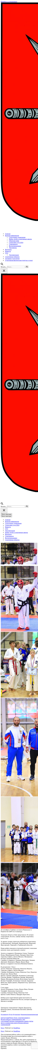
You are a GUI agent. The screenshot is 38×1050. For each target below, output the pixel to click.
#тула (10, 1014)
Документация (14, 255)
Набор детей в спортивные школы (20, 239)
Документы (13, 248)
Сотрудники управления (17, 237)
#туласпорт (16, 1014)
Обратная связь (14, 241)
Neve (2, 1028)
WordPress (16, 1028)
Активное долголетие (12, 258)
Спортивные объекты (12, 257)
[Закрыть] (4, 271)
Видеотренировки (15, 246)
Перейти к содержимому (9, 1)
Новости (8, 251)
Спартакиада (13, 244)
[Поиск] (2, 265)
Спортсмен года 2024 (16, 242)
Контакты (8, 249)
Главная (7, 234)
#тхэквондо (4, 1014)
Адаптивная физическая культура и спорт (19, 260)
